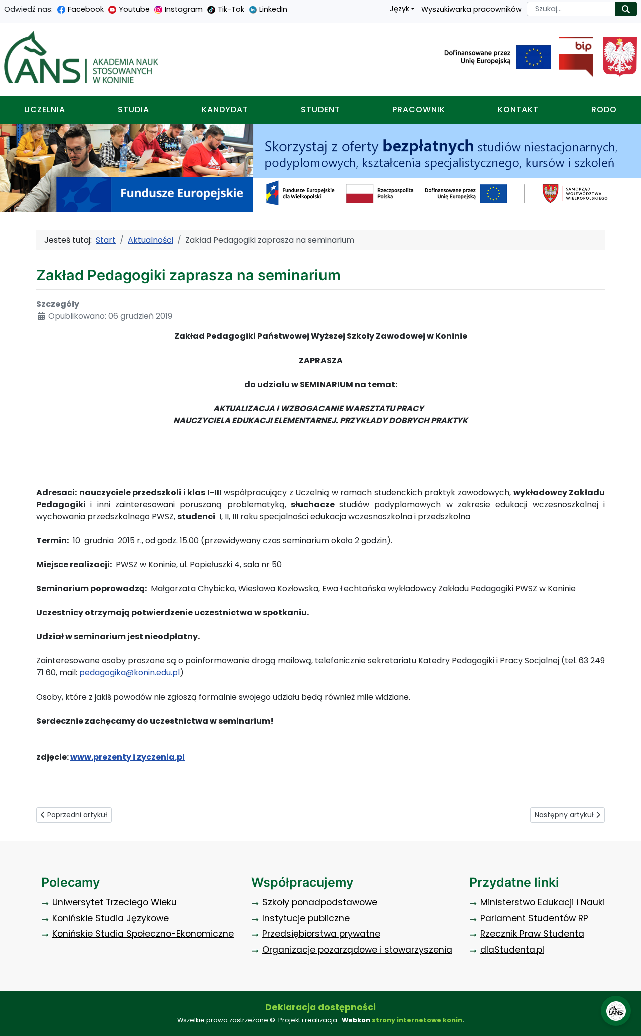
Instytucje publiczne (306, 918)
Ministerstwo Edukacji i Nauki (542, 902)
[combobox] (571, 9)
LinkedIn (273, 9)
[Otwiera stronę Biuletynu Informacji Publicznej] (572, 57)
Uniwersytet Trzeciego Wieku (114, 902)
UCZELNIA (44, 109)
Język (399, 9)
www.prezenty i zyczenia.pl (127, 757)
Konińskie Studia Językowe (110, 918)
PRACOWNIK (418, 109)
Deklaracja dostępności (320, 1007)
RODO (604, 109)
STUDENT (320, 109)
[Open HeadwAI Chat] (616, 1011)
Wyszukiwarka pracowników (471, 9)
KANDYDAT (225, 109)
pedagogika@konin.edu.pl (129, 672)
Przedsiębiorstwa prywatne (321, 934)
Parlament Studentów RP (534, 918)
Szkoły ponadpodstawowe (319, 902)
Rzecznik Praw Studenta (532, 934)
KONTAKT (518, 109)
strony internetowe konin (417, 1020)
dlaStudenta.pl (512, 950)
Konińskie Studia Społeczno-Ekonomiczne (143, 934)
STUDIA (133, 109)
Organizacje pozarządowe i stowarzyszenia (357, 950)
